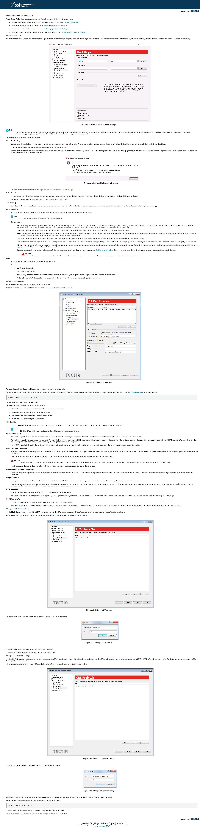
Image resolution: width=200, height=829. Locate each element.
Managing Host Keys (72, 22)
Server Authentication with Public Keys (60, 190)
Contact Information (102, 826)
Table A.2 (84, 134)
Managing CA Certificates (58, 25)
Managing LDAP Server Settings (57, 29)
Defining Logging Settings (104, 250)
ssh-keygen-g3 (137, 392)
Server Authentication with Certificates (60, 288)
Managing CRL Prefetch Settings (75, 32)
